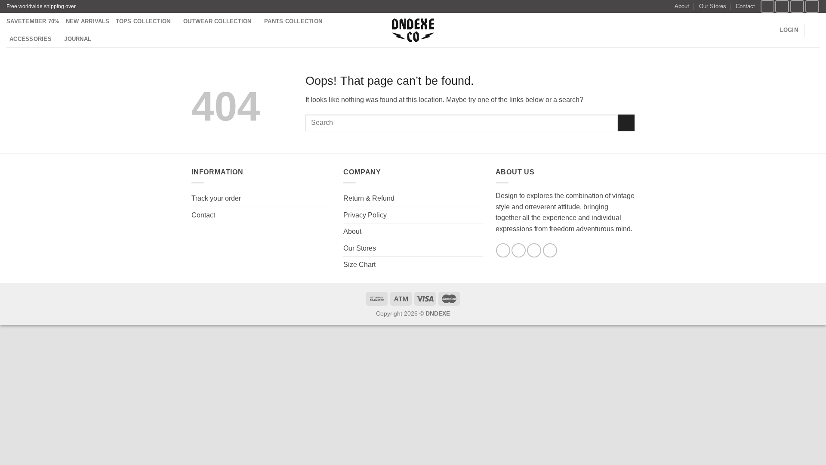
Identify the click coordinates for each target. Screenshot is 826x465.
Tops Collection (143, 21)
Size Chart (359, 264)
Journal (77, 39)
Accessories (30, 39)
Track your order (216, 198)
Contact (745, 6)
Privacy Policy (365, 215)
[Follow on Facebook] (767, 6)
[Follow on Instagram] (782, 6)
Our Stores (712, 6)
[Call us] (550, 250)
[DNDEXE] (413, 30)
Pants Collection (293, 21)
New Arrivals (88, 21)
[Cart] (815, 30)
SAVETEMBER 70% (33, 21)
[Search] (770, 30)
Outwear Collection (217, 21)
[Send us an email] (812, 6)
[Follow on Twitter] (797, 6)
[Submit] (626, 123)
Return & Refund (369, 198)
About (682, 6)
